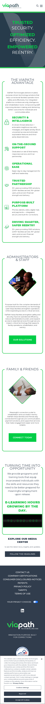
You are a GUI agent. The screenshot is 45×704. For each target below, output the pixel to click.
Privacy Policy (22, 586)
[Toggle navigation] (41, 5)
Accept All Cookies (22, 700)
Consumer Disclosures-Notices (22, 579)
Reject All (22, 694)
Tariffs (22, 590)
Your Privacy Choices (19, 602)
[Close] (41, 659)
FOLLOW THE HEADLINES (22, 554)
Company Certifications (22, 576)
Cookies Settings (22, 687)
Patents (22, 583)
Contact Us (22, 572)
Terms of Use (22, 593)
